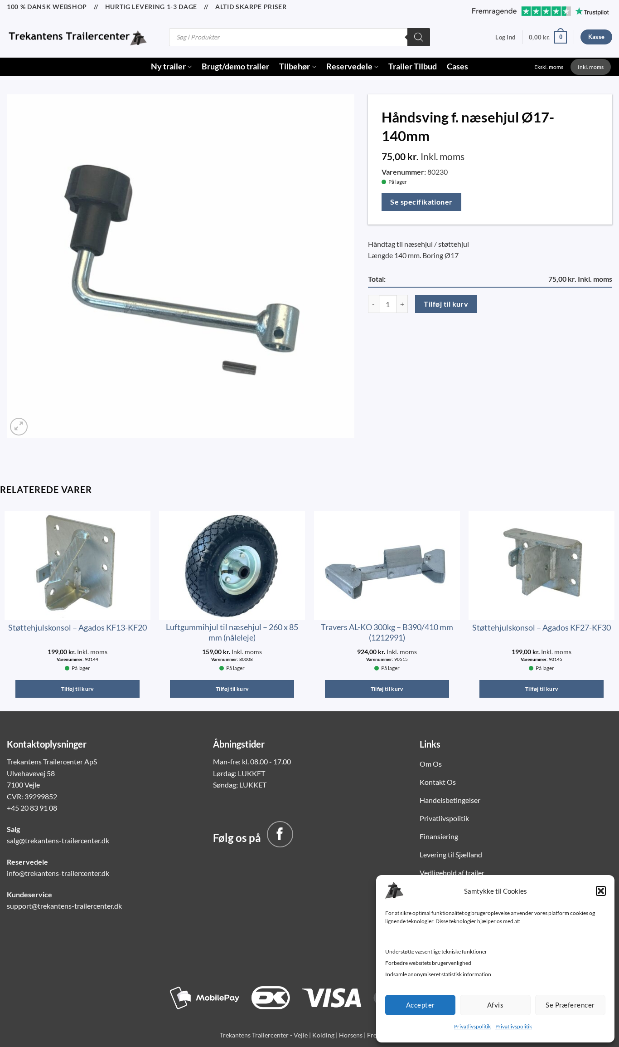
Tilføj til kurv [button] (77, 689)
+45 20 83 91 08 (32, 807)
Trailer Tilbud (412, 66)
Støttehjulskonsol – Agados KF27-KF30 (541, 627)
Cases (457, 66)
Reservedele (349, 66)
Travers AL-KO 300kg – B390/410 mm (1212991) (387, 632)
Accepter (420, 1005)
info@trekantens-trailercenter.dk (58, 873)
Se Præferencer (570, 1005)
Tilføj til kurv (446, 304)
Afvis (495, 1005)
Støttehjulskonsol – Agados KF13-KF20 (77, 627)
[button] (600, 890)
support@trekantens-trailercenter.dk (64, 905)
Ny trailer (168, 66)
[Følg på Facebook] (280, 834)
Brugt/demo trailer (235, 66)
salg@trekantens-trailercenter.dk (58, 840)
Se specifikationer (421, 202)
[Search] (418, 37)
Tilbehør (294, 66)
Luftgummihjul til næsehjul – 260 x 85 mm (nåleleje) (232, 632)
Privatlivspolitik (472, 1026)
